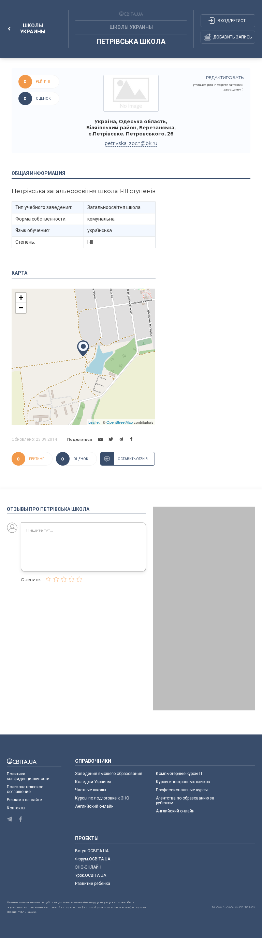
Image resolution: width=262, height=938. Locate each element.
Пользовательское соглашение (25, 789)
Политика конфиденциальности (28, 776)
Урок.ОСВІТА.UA (90, 875)
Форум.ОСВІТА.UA (92, 859)
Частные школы (90, 790)
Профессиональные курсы (182, 790)
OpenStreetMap (119, 422)
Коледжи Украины (93, 781)
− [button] (21, 308)
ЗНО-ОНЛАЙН (88, 867)
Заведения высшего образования (108, 773)
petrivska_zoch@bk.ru (131, 143)
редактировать (225, 77)
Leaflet (94, 422)
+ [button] (21, 297)
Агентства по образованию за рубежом (185, 800)
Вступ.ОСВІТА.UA (91, 850)
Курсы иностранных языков (183, 781)
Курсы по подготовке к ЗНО (102, 798)
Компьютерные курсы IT (179, 773)
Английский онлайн (94, 806)
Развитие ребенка (92, 883)
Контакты (16, 808)
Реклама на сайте (24, 799)
